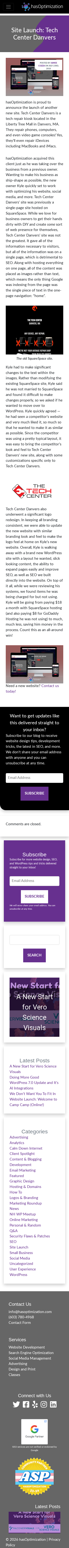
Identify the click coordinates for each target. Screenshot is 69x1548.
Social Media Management (30, 1358)
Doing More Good (24, 1077)
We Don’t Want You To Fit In (33, 1094)
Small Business (21, 1253)
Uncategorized (21, 1264)
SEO (13, 1242)
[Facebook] (27, 1406)
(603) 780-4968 (21, 1317)
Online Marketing (24, 1220)
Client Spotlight (22, 1154)
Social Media (20, 1258)
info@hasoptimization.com (30, 1312)
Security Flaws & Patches (30, 1236)
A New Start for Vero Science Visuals (34, 1012)
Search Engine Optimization (31, 1353)
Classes (14, 1375)
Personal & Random (25, 1225)
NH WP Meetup (23, 1214)
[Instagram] (45, 1406)
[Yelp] (36, 1406)
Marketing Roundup (26, 1203)
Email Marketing (23, 1170)
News (14, 1209)
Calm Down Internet (26, 1148)
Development (20, 1165)
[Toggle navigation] (8, 7)
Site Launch (19, 1247)
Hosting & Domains (25, 1187)
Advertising (19, 1137)
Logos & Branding (24, 1198)
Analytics (17, 1143)
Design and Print (22, 1369)
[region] (34, 1007)
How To (16, 1192)
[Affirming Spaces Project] (34, 1476)
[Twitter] (17, 1406)
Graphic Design (22, 1181)
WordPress (18, 1275)
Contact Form (20, 1323)
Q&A (14, 1231)
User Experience (23, 1269)
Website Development (27, 1347)
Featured (17, 1176)
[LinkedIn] (53, 1406)
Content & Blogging (26, 1159)
